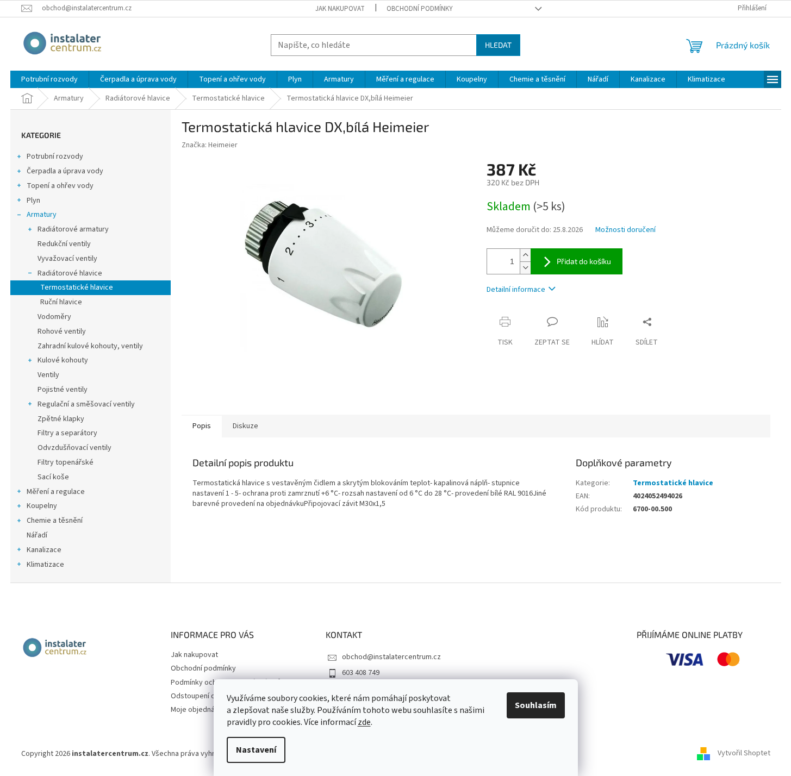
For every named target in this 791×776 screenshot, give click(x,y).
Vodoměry (54, 316)
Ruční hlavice (61, 302)
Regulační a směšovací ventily (86, 404)
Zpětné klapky (61, 419)
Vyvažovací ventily (67, 258)
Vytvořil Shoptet (744, 753)
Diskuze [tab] (245, 426)
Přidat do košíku (584, 261)
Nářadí (37, 535)
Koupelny (42, 505)
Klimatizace (45, 564)
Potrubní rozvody (55, 156)
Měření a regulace (56, 491)
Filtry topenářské (66, 462)
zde (364, 722)
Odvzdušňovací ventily (74, 447)
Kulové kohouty (63, 360)
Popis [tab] (201, 426)
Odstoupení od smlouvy (209, 696)
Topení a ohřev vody (60, 185)
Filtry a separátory (67, 433)
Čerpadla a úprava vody (65, 171)
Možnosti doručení (625, 230)
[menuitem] (49, 79)
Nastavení (256, 750)
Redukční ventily (64, 244)
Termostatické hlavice (76, 287)
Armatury (42, 214)
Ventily (48, 375)
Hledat (498, 44)
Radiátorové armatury (73, 229)
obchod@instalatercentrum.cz (391, 657)
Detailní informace (516, 289)
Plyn (33, 200)
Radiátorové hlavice (70, 273)
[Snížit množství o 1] (525, 267)
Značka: (210, 145)
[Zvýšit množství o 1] (525, 255)
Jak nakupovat (340, 9)
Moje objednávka (198, 709)
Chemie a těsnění (55, 520)
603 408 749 (360, 672)
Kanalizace (44, 550)
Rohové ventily (62, 331)
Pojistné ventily (63, 389)
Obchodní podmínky (420, 9)
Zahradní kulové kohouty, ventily (90, 346)
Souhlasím (536, 705)
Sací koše (53, 477)
